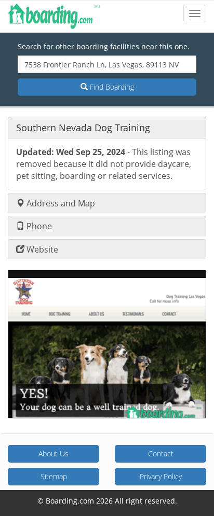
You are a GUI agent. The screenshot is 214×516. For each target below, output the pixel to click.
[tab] (107, 127)
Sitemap (54, 476)
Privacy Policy (161, 476)
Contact (160, 453)
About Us (53, 453)
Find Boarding (111, 87)
